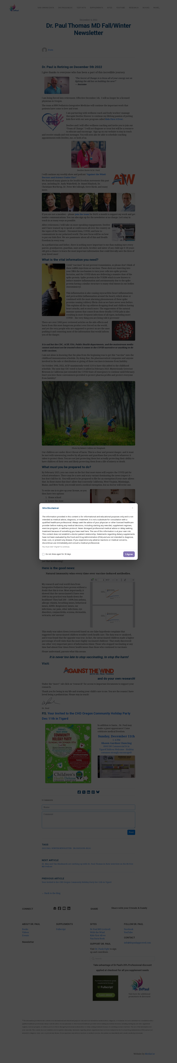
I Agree (129, 554)
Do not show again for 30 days (58, 554)
